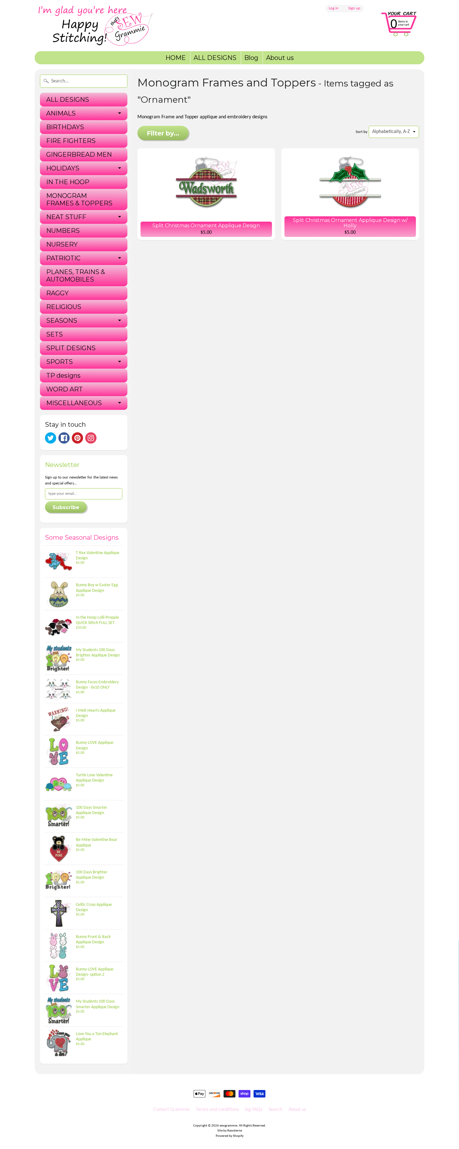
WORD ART (64, 389)
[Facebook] (64, 438)
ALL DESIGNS (215, 57)
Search (275, 1109)
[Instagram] (90, 438)
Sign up (354, 8)
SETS (54, 334)
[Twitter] (50, 438)
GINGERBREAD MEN (79, 154)
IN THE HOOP (67, 182)
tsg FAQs (253, 1109)
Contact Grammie (171, 1109)
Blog (251, 57)
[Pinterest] (77, 438)
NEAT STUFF (66, 217)
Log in (333, 8)
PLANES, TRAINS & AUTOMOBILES (75, 275)
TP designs (63, 375)
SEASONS (61, 320)
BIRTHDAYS (65, 127)
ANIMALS (61, 113)
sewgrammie (228, 1125)
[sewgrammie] (105, 25)
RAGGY (57, 293)
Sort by (362, 132)
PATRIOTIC (63, 258)
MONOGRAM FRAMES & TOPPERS (79, 199)
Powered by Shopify (230, 1136)
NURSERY (62, 244)
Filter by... (163, 133)
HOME (175, 57)
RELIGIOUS (63, 307)
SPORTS (59, 362)
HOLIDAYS (62, 168)
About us (280, 57)
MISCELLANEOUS (74, 403)
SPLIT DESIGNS (71, 348)
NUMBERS (63, 230)
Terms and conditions (217, 1109)
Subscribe (65, 507)
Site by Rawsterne (229, 1130)
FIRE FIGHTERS (71, 141)
